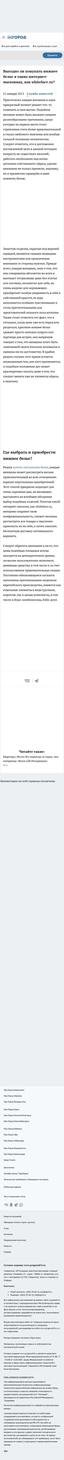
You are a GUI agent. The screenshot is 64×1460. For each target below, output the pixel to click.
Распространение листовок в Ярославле (22, 1338)
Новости (8, 1246)
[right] (60, 46)
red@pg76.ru (40, 1295)
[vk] (27, 680)
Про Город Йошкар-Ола (15, 1101)
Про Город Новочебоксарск (16, 1121)
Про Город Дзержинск (14, 1090)
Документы (9, 1167)
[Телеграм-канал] (16, 1205)
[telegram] (37, 680)
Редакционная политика (15, 1240)
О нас (6, 1228)
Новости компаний (12, 1216)
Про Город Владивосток (15, 1148)
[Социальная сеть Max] (21, 1205)
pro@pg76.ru (46, 1292)
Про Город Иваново (13, 1096)
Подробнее (9, 1400)
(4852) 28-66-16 (32, 1292)
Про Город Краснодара (14, 1154)
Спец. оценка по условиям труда (19, 1377)
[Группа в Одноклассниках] (11, 1205)
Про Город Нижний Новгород (17, 1115)
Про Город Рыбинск (13, 1128)
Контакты (8, 1234)
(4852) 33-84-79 (26, 1295)
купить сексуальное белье (30, 467)
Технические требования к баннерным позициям (26, 1179)
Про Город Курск (11, 1109)
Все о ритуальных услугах (46, 46)
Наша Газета (9, 1160)
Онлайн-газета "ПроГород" (16, 1173)
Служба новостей (40, 94)
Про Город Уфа (11, 1134)
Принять (52, 55)
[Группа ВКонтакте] (6, 1205)
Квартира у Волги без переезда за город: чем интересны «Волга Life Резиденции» (30, 760)
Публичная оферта (12, 1187)
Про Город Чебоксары (14, 1140)
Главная (7, 1252)
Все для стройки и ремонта (16, 46)
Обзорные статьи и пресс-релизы (19, 1222)
